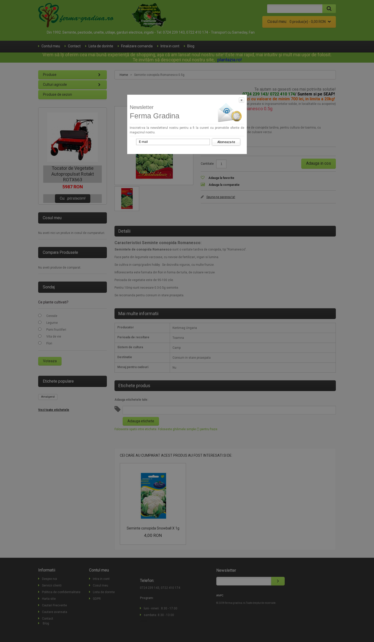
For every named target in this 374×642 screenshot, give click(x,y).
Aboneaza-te (226, 142)
